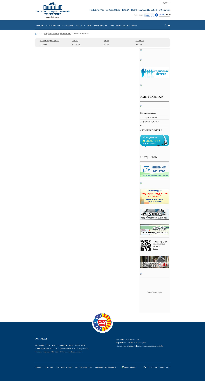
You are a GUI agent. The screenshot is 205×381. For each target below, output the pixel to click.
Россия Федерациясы (49, 41)
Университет (97, 10)
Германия (140, 41)
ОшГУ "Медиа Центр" (138, 343)
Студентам (68, 25)
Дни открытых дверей (148, 117)
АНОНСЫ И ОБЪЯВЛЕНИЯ (151, 130)
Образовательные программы (123, 25)
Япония (139, 44)
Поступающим (53, 25)
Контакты (164, 10)
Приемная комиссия (148, 113)
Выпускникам (100, 25)
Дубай (106, 41)
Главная (39, 25)
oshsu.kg (160, 346)
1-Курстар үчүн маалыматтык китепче (160, 243)
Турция (75, 41)
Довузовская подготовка (149, 121)
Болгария (76, 44)
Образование (113, 10)
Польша (43, 44)
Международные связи (144, 10)
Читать (155, 249)
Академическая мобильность (105, 367)
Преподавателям (83, 25)
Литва (106, 44)
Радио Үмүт (138, 15)
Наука (125, 10)
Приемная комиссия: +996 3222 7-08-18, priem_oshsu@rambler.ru (58, 352)
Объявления (144, 126)
